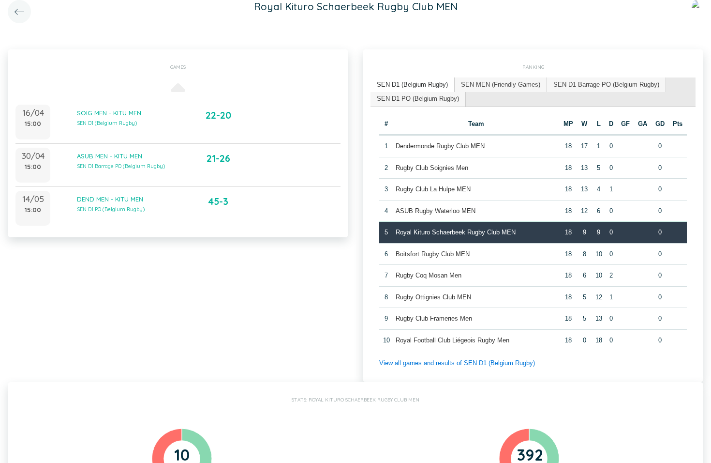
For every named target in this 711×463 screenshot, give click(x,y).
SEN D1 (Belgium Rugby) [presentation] (412, 84)
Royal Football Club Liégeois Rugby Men (452, 340)
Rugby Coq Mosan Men (428, 275)
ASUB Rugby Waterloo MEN (435, 211)
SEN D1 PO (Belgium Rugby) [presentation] (418, 98)
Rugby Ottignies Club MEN (433, 297)
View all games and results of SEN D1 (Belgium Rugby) (457, 363)
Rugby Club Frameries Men (434, 318)
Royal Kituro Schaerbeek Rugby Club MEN (456, 232)
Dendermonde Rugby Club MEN (440, 146)
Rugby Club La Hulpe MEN (433, 189)
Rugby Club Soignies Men (432, 167)
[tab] (412, 85)
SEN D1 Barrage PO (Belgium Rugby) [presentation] (606, 84)
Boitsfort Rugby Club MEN (433, 254)
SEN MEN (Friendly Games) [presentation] (500, 84)
